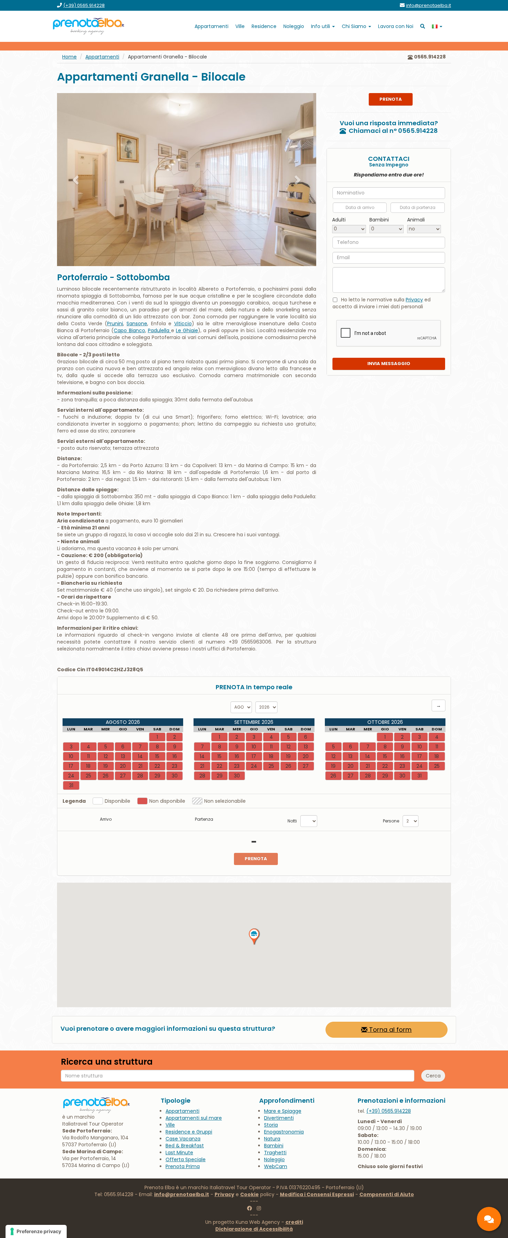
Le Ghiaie (187, 330)
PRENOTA (390, 98)
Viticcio (183, 323)
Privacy (414, 299)
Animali (416, 219)
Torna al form (389, 1029)
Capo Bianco (129, 330)
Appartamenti (102, 56)
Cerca (433, 1075)
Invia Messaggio (388, 363)
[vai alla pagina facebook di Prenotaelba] (249, 1208)
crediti (294, 1222)
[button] (76, 179)
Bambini (379, 219)
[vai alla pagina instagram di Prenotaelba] (259, 1208)
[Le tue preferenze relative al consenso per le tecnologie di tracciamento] (36, 1231)
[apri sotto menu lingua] (437, 26)
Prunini (115, 323)
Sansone (136, 323)
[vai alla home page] (89, 26)
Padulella (159, 330)
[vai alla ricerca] (423, 26)
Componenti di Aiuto (386, 1194)
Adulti (339, 219)
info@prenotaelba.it (181, 1194)
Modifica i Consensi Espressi (317, 1194)
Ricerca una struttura (107, 1061)
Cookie (249, 1194)
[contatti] (489, 1219)
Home (69, 56)
